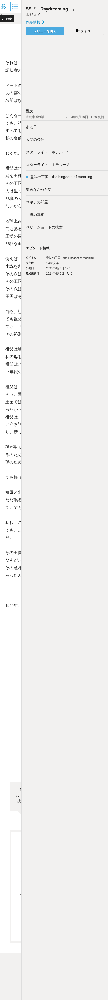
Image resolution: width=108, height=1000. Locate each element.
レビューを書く (45, 31)
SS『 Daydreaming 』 (51, 8)
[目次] (15, 6)
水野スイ (33, 14)
